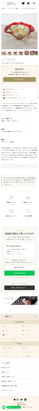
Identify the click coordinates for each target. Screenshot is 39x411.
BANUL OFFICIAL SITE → (19, 288)
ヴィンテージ (26, 352)
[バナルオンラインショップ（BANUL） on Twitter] (21, 400)
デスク (7, 326)
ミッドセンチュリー (9, 356)
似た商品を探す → (19, 79)
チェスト (7, 330)
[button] (3, 52)
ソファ (7, 335)
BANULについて (6, 367)
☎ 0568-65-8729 (19, 267)
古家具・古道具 (7, 348)
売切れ (13, 59)
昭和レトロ (25, 348)
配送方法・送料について (8, 381)
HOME (3, 8)
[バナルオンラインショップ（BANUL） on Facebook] (25, 400)
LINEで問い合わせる (19, 273)
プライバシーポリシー (8, 390)
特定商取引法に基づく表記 (9, 386)
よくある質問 (5, 363)
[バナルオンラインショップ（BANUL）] (13, 400)
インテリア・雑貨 (13, 8)
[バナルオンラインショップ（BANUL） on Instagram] (17, 400)
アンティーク (7, 352)
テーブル (27, 335)
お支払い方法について (8, 377)
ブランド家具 (26, 356)
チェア (26, 326)
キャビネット (28, 330)
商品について (5, 372)
